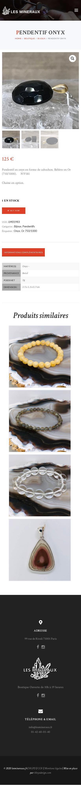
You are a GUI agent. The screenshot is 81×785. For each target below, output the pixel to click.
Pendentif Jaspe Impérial (40, 546)
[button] (72, 58)
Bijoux (41, 38)
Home (18, 38)
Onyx (17, 230)
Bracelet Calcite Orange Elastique (40, 353)
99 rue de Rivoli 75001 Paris (41, 639)
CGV (40, 768)
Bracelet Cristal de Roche (40, 482)
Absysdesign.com (42, 773)
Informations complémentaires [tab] (23, 252)
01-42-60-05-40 (40, 732)
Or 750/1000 (29, 230)
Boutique (29, 38)
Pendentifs (29, 226)
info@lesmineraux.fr (40, 727)
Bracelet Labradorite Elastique (40, 417)
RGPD (32, 768)
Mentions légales (53, 768)
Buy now (15, 211)
